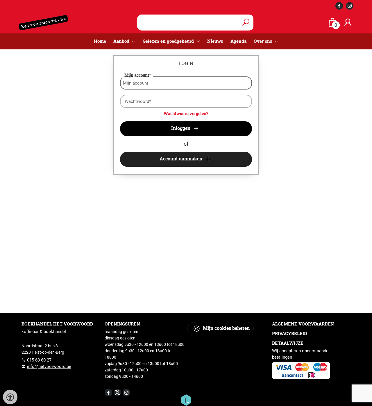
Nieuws (215, 41)
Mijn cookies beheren (226, 328)
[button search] (246, 23)
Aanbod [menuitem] (121, 41)
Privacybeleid (289, 333)
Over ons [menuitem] (263, 41)
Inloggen (181, 128)
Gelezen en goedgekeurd (169, 41)
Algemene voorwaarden (303, 324)
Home (100, 41)
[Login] (347, 22)
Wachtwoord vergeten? (186, 113)
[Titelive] (186, 399)
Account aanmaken (181, 158)
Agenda (238, 41)
